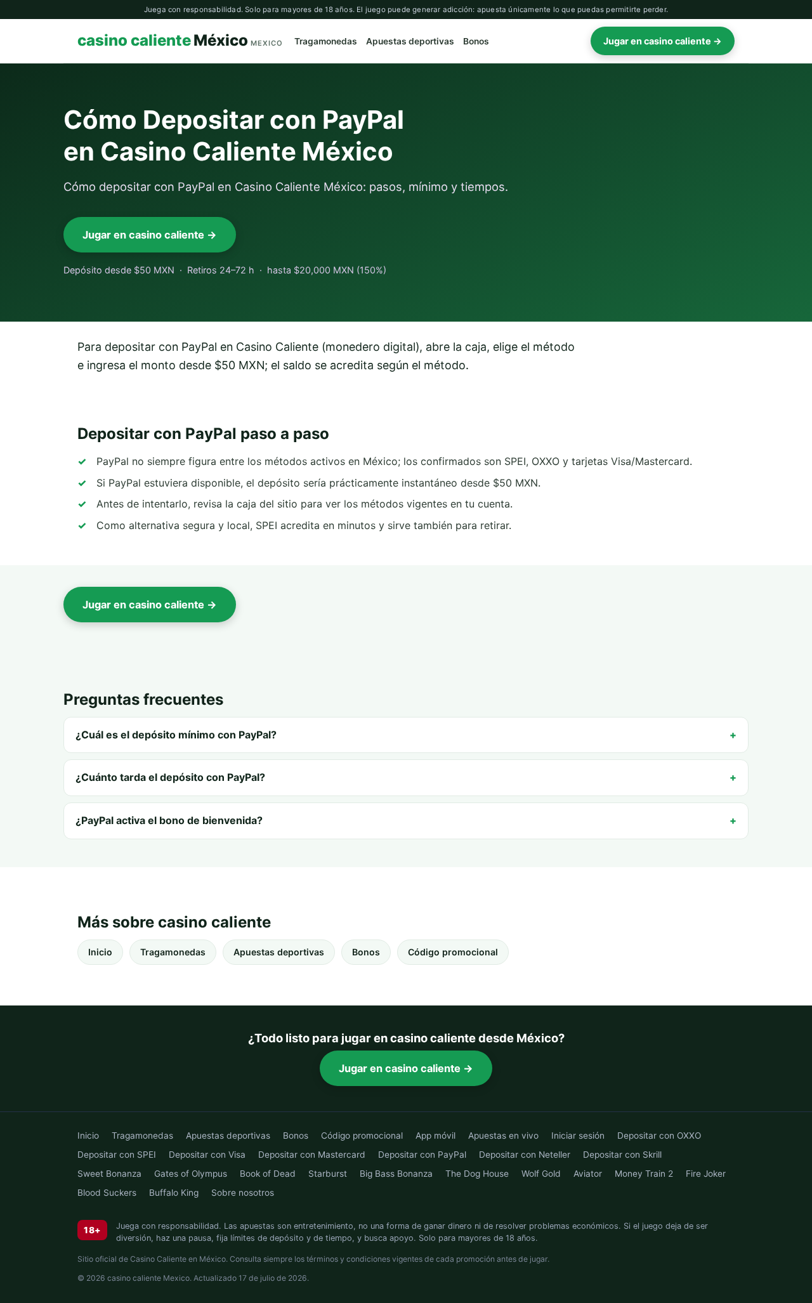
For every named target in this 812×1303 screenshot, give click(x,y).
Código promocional (453, 951)
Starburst (327, 1174)
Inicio (100, 951)
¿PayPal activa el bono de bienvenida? (169, 820)
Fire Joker (706, 1174)
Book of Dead (268, 1174)
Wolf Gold (541, 1174)
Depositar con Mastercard (311, 1154)
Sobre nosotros (242, 1193)
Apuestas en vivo (503, 1135)
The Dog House (477, 1174)
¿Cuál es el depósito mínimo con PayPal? (176, 734)
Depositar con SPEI (116, 1154)
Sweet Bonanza (109, 1174)
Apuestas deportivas (410, 41)
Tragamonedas (325, 41)
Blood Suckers (106, 1193)
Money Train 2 (644, 1174)
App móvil (435, 1135)
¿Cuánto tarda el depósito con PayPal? (170, 777)
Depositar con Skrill (622, 1154)
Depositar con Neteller (524, 1154)
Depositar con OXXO (659, 1135)
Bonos (476, 41)
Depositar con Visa (207, 1154)
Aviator (587, 1174)
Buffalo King (174, 1193)
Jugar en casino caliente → (662, 41)
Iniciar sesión (578, 1135)
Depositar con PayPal (422, 1154)
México (180, 41)
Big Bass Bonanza (396, 1174)
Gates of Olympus (190, 1174)
